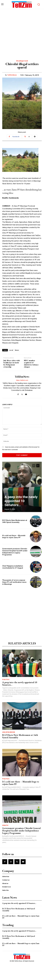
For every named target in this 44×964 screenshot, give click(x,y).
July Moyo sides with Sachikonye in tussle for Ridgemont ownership (11, 363)
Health (5, 825)
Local (11, 350)
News (17, 350)
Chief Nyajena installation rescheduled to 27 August (12, 567)
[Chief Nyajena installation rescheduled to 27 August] (36, 567)
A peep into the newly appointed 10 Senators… (21, 501)
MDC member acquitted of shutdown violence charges (31, 363)
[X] (22, 394)
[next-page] (37, 465)
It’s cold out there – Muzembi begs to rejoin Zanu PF (13, 536)
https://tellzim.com (22, 380)
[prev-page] (33, 465)
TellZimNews (12, 75)
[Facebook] (18, 394)
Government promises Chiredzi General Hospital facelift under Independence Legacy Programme (15, 552)
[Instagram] (10, 861)
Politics (5, 679)
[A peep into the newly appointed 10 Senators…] (22, 487)
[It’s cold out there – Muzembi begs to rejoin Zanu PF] (36, 536)
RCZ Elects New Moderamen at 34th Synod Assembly (14, 521)
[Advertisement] (22, 32)
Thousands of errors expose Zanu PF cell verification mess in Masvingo (14, 582)
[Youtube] (26, 394)
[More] (34, 136)
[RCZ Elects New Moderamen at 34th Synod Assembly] (36, 521)
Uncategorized (22, 61)
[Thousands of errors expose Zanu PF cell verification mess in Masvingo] (36, 582)
